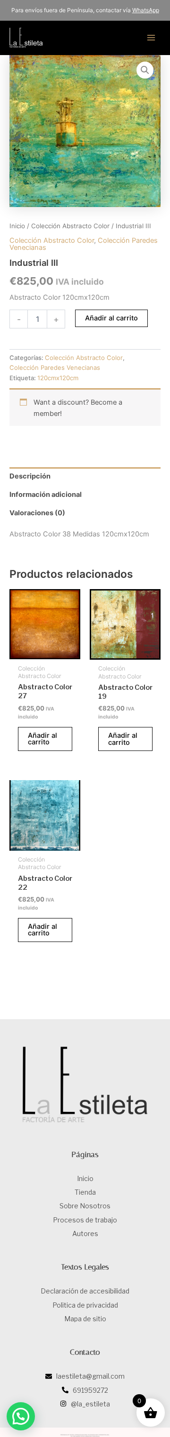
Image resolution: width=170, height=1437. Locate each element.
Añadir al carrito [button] (42, 739)
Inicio (17, 226)
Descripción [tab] (30, 476)
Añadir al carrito (111, 318)
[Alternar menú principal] (151, 37)
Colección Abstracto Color (70, 226)
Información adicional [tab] (45, 494)
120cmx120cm (57, 378)
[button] (144, 70)
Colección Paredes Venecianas (54, 367)
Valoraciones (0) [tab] (37, 513)
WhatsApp (145, 10)
